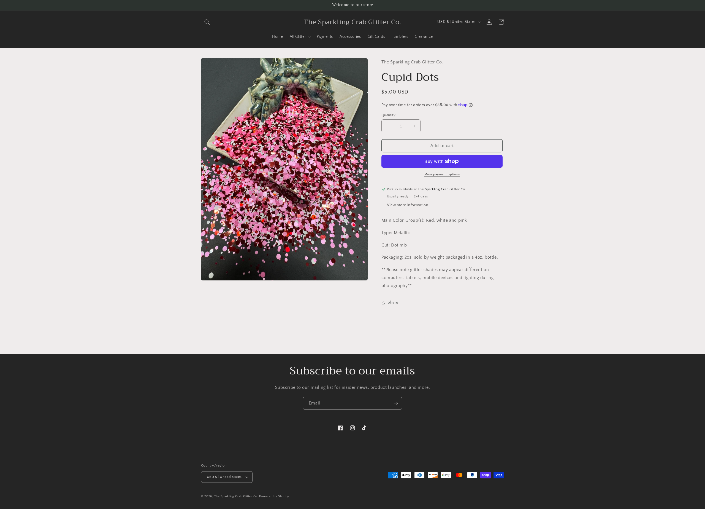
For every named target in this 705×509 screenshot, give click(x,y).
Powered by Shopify (274, 496)
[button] (207, 22)
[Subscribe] (396, 403)
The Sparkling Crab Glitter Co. (236, 496)
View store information (407, 205)
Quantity (388, 115)
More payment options (442, 174)
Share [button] (393, 302)
